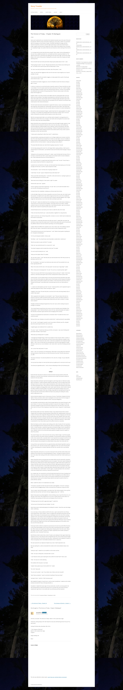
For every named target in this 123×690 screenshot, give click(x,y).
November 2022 (79, 150)
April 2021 (78, 177)
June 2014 (78, 304)
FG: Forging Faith (79, 341)
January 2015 (78, 293)
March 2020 (78, 197)
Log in (77, 375)
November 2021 (79, 168)
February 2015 (79, 291)
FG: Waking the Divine (80, 342)
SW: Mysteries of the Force (81, 356)
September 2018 (79, 225)
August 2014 (78, 301)
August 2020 (78, 190)
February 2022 (79, 163)
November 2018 (79, 222)
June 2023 (78, 139)
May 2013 (78, 324)
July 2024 (78, 119)
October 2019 (78, 205)
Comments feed (79, 378)
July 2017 (78, 247)
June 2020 (78, 193)
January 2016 (78, 274)
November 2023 (79, 131)
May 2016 (78, 268)
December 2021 (79, 166)
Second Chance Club (80, 353)
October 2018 (78, 224)
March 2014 (78, 308)
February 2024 (79, 126)
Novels (41, 12)
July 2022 (78, 156)
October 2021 (78, 170)
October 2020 (78, 187)
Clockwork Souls (79, 336)
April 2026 (78, 86)
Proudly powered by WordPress (36, 684)
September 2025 (79, 97)
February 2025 (79, 108)
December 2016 (79, 257)
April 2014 (78, 307)
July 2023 (78, 137)
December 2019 (79, 202)
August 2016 (78, 264)
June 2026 (78, 83)
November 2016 (79, 259)
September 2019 (79, 207)
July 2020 (78, 191)
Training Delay (79, 45)
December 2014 (79, 294)
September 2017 (79, 244)
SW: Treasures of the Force (81, 358)
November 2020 (79, 185)
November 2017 (79, 241)
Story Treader (36, 6)
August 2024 (78, 117)
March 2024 (78, 125)
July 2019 (78, 210)
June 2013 (78, 322)
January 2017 (78, 256)
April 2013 (78, 325)
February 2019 (79, 217)
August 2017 (78, 245)
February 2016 (79, 273)
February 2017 (79, 254)
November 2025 (79, 94)
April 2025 (78, 105)
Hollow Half (78, 345)
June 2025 (78, 102)
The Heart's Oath (79, 359)
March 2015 (78, 290)
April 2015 (78, 288)
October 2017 (78, 242)
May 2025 (78, 103)
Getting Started (34, 12)
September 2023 (79, 134)
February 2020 (79, 199)
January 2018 (78, 237)
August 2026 (78, 80)
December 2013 (79, 313)
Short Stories (48, 12)
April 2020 (78, 196)
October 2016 (78, 261)
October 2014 (78, 298)
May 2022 (78, 159)
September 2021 (79, 171)
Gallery (55, 12)
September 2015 (79, 281)
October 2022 (78, 151)
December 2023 (79, 129)
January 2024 (78, 128)
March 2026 (78, 88)
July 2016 (78, 265)
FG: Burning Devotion (80, 339)
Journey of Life (79, 350)
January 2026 (78, 91)
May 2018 (78, 231)
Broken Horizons (79, 335)
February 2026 (79, 89)
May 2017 (78, 250)
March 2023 (78, 143)
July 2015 (78, 284)
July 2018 (78, 228)
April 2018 (78, 233)
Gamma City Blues (79, 344)
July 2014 (78, 302)
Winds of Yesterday (80, 367)
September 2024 (79, 116)
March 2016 (78, 271)
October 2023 (78, 133)
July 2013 (78, 321)
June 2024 (78, 120)
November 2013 (79, 315)
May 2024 (78, 122)
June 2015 (78, 285)
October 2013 (78, 316)
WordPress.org (79, 379)
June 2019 (78, 211)
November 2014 (79, 296)
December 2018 (79, 220)
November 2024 (79, 113)
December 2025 (79, 92)
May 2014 (78, 305)
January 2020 (78, 200)
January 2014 (78, 311)
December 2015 (79, 276)
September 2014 (79, 299)
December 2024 (79, 111)
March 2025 (78, 106)
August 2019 (78, 208)
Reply (32, 638)
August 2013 (78, 319)
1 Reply (32, 37)
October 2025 (78, 96)
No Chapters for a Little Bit (87, 62)
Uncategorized (79, 365)
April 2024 (78, 123)
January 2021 (78, 182)
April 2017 (78, 251)
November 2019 (79, 203)
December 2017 (79, 239)
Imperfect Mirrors (79, 348)
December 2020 (79, 183)
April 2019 (78, 214)
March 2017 (78, 253)
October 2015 (78, 279)
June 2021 (78, 174)
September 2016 (79, 262)
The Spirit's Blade (79, 364)
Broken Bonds (79, 333)
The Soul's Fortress (79, 362)
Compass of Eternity (80, 338)
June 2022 (78, 157)
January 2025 (78, 109)
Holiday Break (84, 66)
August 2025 (78, 99)
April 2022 (78, 160)
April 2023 (78, 142)
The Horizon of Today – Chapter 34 (39, 603)
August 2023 (78, 136)
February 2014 (79, 310)
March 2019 (78, 216)
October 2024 (78, 114)
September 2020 (79, 188)
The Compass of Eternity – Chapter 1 (62, 603)
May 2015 (78, 287)
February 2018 (79, 236)
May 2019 (78, 213)
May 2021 (78, 176)
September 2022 (79, 153)
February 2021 (79, 180)
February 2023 (79, 145)
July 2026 (78, 82)
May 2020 (78, 194)
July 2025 (78, 100)
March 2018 (78, 234)
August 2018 (78, 227)
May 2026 (78, 85)
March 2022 (78, 162)
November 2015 (79, 278)
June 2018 (78, 230)
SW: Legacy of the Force (80, 355)
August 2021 (78, 173)
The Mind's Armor (79, 361)
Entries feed (78, 376)
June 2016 (78, 267)
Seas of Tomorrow (79, 352)
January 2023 (78, 146)
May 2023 (78, 140)
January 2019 (78, 219)
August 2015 (78, 282)
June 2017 (78, 248)
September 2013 (79, 318)
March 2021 (78, 179)
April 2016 (78, 270)
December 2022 (79, 148)
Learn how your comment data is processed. (57, 677)
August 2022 (78, 154)
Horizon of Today (43, 595)
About (61, 12)
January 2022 (78, 165)
